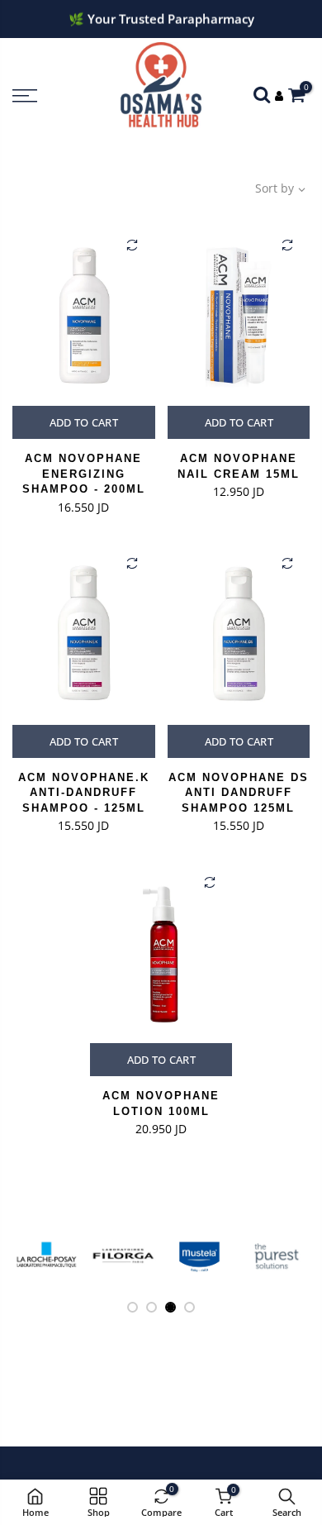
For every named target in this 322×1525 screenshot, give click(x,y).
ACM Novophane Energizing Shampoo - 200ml (83, 473)
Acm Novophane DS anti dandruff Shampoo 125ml (238, 792)
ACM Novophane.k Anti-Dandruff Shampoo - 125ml (83, 792)
